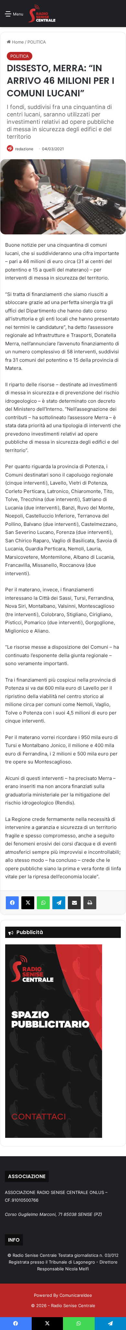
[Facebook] (12, 902)
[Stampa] (89, 902)
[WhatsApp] (43, 902)
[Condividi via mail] (74, 902)
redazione (24, 148)
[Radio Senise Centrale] (42, 14)
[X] (27, 902)
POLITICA (36, 41)
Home (17, 41)
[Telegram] (58, 902)
